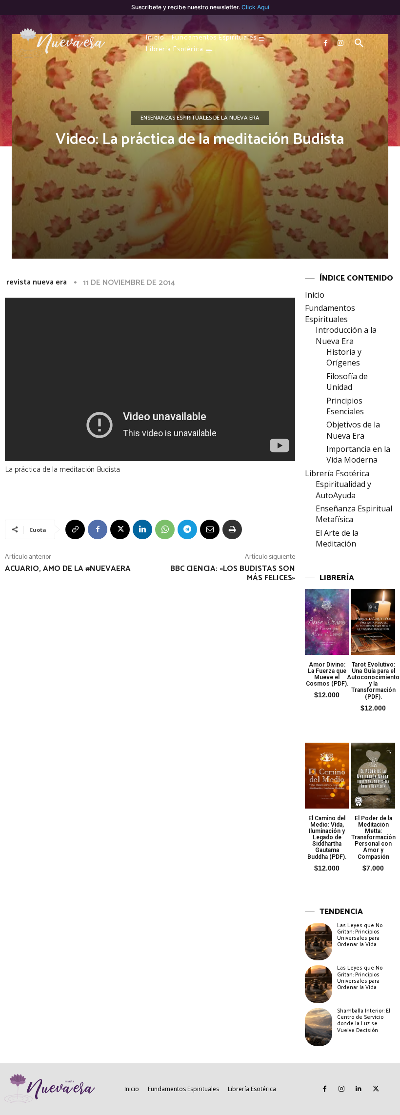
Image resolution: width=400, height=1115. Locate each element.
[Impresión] (232, 529)
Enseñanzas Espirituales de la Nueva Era (200, 117)
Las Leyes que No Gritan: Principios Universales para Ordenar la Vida (359, 935)
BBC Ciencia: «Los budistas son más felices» (232, 573)
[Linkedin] (142, 529)
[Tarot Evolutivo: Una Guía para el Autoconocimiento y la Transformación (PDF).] (373, 622)
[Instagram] (340, 43)
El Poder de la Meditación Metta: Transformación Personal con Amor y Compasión (373, 837)
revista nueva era (36, 282)
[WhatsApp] (165, 529)
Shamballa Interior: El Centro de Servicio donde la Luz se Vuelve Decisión (363, 1021)
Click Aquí (255, 7)
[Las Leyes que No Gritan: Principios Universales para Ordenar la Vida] (318, 942)
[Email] (210, 529)
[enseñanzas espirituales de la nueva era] (60, 43)
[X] (120, 529)
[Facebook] (326, 43)
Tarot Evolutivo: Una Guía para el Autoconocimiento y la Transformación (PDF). (373, 680)
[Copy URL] (75, 529)
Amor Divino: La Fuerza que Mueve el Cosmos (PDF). (327, 674)
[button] (359, 43)
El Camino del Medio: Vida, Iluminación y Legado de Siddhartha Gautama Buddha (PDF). (326, 837)
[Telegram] (187, 529)
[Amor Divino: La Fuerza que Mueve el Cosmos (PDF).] (327, 622)
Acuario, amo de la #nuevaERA (68, 568)
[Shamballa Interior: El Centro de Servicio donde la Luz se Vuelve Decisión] (318, 1027)
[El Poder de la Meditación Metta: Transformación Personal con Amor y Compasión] (373, 776)
